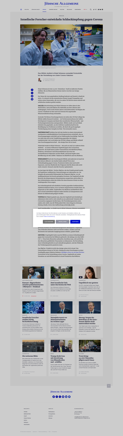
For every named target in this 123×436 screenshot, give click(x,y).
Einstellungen (62, 221)
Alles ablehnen (49, 221)
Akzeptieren (75, 221)
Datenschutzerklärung (49, 216)
